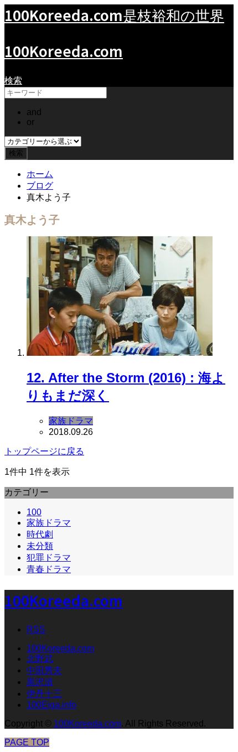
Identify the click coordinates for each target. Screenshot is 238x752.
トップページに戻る (44, 451)
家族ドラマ (49, 522)
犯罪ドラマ (49, 557)
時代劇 (40, 534)
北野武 (40, 658)
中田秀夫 (44, 670)
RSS (36, 629)
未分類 (40, 546)
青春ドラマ (49, 569)
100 (34, 512)
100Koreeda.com (63, 50)
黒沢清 (40, 682)
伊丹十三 (44, 693)
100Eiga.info (51, 704)
